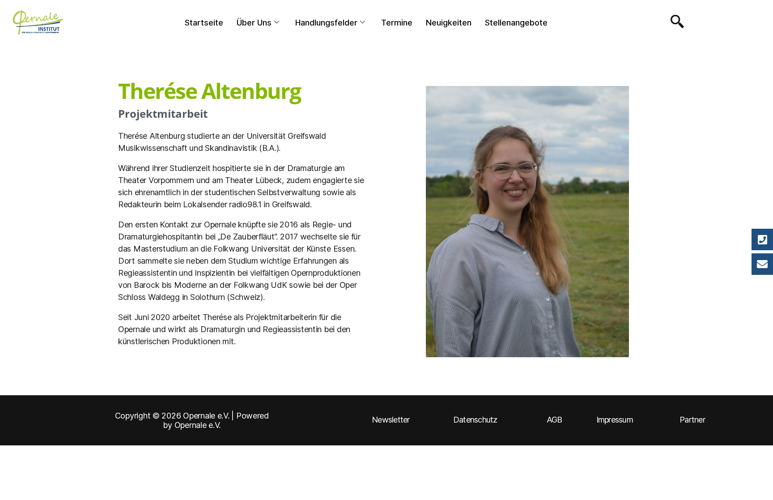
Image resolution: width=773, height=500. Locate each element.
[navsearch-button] (675, 22)
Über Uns (254, 22)
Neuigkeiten (448, 22)
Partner (692, 419)
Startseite (204, 22)
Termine (396, 22)
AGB (554, 419)
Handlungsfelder (326, 22)
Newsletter (391, 419)
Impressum (614, 419)
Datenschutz (475, 419)
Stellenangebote (516, 22)
